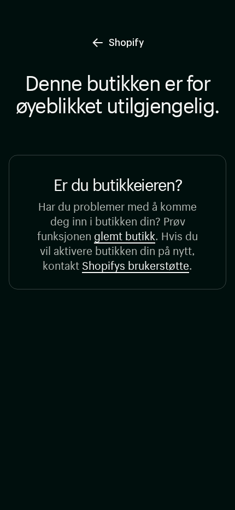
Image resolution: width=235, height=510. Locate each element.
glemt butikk (124, 234)
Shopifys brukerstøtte (135, 264)
